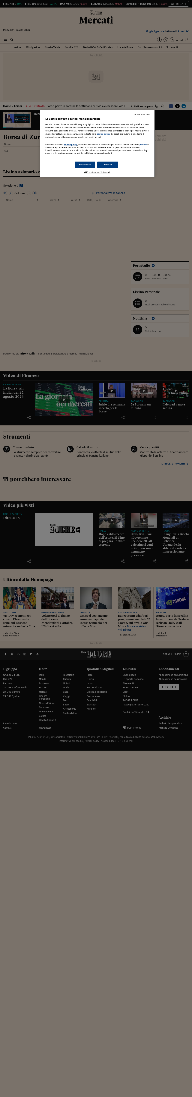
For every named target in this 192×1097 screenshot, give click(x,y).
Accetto (108, 164)
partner (143, 144)
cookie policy (103, 134)
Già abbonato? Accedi (97, 172)
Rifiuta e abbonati (142, 114)
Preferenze (85, 164)
